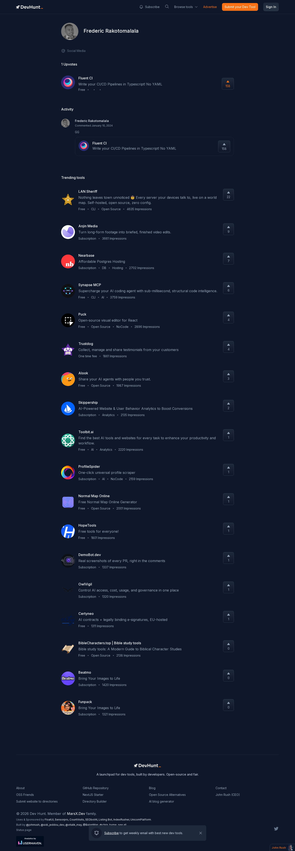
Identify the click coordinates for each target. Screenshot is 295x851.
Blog (152, 788)
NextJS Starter (93, 795)
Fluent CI (99, 143)
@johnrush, (33, 824)
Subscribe (152, 7)
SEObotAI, (92, 819)
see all (122, 824)
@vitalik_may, (74, 824)
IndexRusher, (121, 819)
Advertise (210, 7)
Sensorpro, (62, 819)
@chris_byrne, (109, 824)
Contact (221, 788)
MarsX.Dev (76, 813)
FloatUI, (50, 819)
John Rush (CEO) (228, 795)
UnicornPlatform (140, 819)
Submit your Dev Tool (240, 7)
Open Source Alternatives (167, 795)
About (20, 788)
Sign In (271, 7)
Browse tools (183, 7)
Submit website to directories (37, 801)
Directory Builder (95, 801)
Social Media (76, 51)
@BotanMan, (91, 824)
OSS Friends (25, 795)
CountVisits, (77, 819)
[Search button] (167, 6)
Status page (24, 830)
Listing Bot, (106, 819)
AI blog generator (161, 801)
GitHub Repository (96, 788)
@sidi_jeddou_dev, (53, 824)
